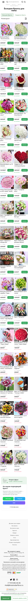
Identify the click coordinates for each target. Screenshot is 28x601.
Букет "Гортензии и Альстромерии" (20, 266)
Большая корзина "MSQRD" (5, 266)
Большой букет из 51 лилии (20, 292)
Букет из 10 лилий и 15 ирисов (6, 465)
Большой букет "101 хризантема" (20, 139)
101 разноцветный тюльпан (20, 441)
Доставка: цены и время (14, 523)
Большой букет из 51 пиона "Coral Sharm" (6, 367)
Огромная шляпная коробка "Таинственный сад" (6, 88)
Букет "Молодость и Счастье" (6, 216)
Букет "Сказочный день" (5, 139)
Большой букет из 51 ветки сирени (20, 416)
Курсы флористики (14, 540)
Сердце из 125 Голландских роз (19, 88)
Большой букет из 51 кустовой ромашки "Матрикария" (20, 37)
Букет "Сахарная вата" (19, 190)
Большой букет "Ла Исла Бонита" (20, 114)
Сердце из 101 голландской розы (19, 165)
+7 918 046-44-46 (14, 507)
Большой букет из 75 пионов (6, 165)
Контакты (14, 544)
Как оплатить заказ (14, 528)
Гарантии (14, 530)
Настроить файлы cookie (20, 598)
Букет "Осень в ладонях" (18, 367)
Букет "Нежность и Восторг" (19, 216)
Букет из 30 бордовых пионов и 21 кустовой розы (6, 392)
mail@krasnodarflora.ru (14, 585)
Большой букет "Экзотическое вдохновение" (4, 37)
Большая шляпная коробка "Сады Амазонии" (5, 292)
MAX (14, 503)
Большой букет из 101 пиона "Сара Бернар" (6, 317)
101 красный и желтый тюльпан (5, 416)
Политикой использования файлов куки (14, 594)
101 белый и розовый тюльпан (6, 441)
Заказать (10, 43)
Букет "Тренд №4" (19, 317)
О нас (14, 537)
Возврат (14, 532)
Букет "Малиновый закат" (6, 114)
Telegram (19, 498)
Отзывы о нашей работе (14, 542)
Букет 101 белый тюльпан (19, 465)
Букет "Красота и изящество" (5, 241)
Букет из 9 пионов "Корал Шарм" (5, 343)
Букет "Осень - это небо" (5, 63)
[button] (3, 2)
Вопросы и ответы (14, 535)
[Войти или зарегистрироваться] (25, 2)
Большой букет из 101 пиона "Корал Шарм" (20, 343)
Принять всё (5, 598)
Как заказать (15, 525)
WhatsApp (8, 498)
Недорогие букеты (20, 15)
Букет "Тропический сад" (20, 63)
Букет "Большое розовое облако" (19, 241)
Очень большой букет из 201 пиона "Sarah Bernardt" (6, 190)
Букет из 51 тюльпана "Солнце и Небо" (20, 392)
